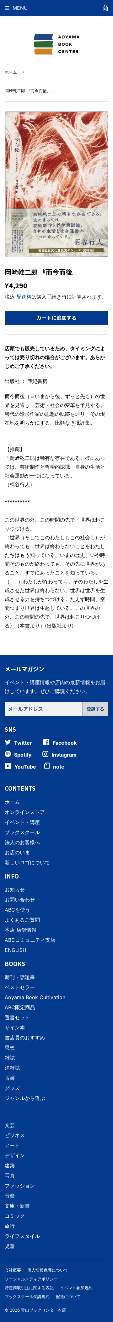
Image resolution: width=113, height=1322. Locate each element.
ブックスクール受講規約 (27, 1296)
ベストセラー (20, 987)
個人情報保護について (47, 1270)
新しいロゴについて (27, 862)
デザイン (15, 1155)
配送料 (23, 297)
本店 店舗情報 (20, 930)
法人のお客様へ (22, 842)
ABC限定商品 (20, 1007)
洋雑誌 (12, 1068)
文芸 (10, 1125)
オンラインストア (25, 812)
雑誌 (10, 1058)
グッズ (12, 1088)
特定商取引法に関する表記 (29, 1287)
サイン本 (15, 1027)
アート (12, 1145)
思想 (10, 1047)
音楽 (10, 1196)
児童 (10, 1246)
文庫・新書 (17, 1206)
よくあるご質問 (22, 920)
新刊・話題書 (20, 977)
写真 (10, 1175)
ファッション (20, 1185)
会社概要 (13, 1270)
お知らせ (15, 889)
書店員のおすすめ (25, 1037)
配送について (68, 1296)
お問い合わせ (20, 899)
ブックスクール (22, 832)
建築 (10, 1165)
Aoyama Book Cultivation (35, 997)
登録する (95, 709)
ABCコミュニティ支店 (30, 940)
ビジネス (15, 1135)
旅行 (10, 1226)
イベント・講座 (22, 822)
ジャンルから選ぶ (25, 1098)
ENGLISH (15, 950)
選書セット (17, 1017)
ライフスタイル (22, 1236)
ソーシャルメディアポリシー (31, 1278)
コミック (15, 1216)
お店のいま (17, 852)
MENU (20, 8)
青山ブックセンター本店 (43, 1310)
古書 (10, 1078)
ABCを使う (17, 910)
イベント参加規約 (76, 1287)
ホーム (11, 72)
